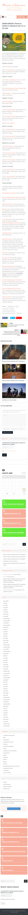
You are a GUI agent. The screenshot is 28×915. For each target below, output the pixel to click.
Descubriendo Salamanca (8, 746)
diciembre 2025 (6, 618)
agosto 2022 (5, 706)
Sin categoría (6, 770)
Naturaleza (5, 757)
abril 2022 (5, 715)
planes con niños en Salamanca (9, 311)
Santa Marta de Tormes (8, 768)
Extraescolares (6, 753)
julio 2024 (5, 655)
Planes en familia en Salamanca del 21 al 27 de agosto (14, 554)
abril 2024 (5, 662)
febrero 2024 (6, 666)
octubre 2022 (6, 701)
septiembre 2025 (6, 625)
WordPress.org (6, 788)
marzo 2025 (5, 638)
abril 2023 (5, 688)
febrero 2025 (6, 640)
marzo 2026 (5, 612)
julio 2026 (5, 603)
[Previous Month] (23, 473)
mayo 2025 (5, 634)
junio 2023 (5, 684)
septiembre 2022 (6, 704)
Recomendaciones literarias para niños (11, 766)
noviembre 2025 (6, 620)
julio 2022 (5, 708)
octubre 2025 (6, 623)
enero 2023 (5, 695)
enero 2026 (5, 616)
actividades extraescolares (8, 735)
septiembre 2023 (6, 677)
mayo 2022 (5, 712)
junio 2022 (5, 710)
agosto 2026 (5, 601)
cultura (17, 306)
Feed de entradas (7, 784)
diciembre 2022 (6, 697)
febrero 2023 (6, 693)
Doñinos (5, 748)
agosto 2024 (5, 653)
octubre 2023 (6, 675)
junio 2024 (5, 658)
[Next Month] (25, 473)
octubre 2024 (6, 649)
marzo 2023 (5, 691)
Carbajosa (5, 744)
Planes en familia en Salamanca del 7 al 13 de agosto (13, 380)
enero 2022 (5, 721)
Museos (5, 755)
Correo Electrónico (22, 30)
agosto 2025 (5, 627)
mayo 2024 (5, 660)
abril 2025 (5, 636)
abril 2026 (5, 609)
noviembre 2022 (6, 699)
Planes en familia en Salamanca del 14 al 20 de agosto (13, 361)
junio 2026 (5, 605)
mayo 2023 (5, 686)
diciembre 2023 (6, 671)
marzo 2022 (5, 717)
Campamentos (6, 739)
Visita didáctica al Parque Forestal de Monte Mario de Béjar (16, 325)
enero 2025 (5, 642)
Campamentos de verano (8, 742)
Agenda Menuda (11, 306)
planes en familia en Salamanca (9, 313)
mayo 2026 (5, 607)
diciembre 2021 (6, 723)
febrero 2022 (5, 719)
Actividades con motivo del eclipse (9, 400)
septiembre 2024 (6, 651)
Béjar (4, 737)
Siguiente (16, 330)
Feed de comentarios (7, 786)
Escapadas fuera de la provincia (10, 750)
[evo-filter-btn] (3, 470)
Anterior (11, 323)
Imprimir (15, 30)
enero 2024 (5, 669)
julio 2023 (5, 682)
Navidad (5, 759)
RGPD (16, 912)
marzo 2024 (5, 664)
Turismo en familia (7, 772)
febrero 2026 (6, 614)
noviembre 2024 (6, 647)
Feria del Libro (5, 308)
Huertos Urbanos (17, 574)
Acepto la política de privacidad (9, 451)
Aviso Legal (18, 910)
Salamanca (19, 313)
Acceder (5, 782)
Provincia (5, 764)
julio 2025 (5, 629)
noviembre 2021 (6, 726)
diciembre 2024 (6, 645)
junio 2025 (5, 631)
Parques (5, 761)
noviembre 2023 (6, 673)
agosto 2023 (5, 680)
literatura (12, 308)
